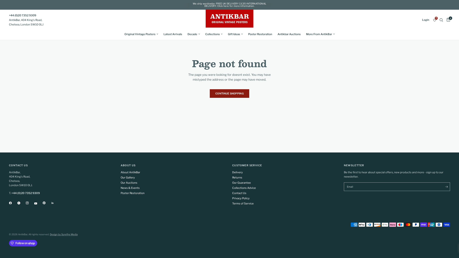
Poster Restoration (260, 34)
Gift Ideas (234, 34)
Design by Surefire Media (64, 234)
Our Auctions (129, 182)
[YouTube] (38, 203)
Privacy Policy (241, 198)
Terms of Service (243, 203)
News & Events (130, 188)
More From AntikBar (319, 34)
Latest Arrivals (173, 34)
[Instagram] (30, 203)
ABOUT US (128, 165)
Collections (212, 34)
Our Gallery (128, 177)
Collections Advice (244, 188)
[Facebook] (13, 203)
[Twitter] (21, 203)
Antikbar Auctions (289, 34)
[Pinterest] (47, 203)
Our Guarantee (241, 182)
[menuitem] (141, 34)
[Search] (441, 20)
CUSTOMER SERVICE (247, 165)
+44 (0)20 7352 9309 (22, 15)
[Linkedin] (55, 203)
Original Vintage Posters (139, 34)
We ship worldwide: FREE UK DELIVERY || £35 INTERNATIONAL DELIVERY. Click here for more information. (229, 4)
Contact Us (239, 193)
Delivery (237, 172)
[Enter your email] (446, 186)
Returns (237, 177)
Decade (192, 34)
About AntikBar (130, 172)
